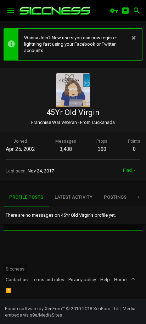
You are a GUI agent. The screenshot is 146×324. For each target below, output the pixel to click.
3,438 (66, 149)
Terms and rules (48, 279)
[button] (11, 10)
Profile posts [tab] (26, 197)
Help (105, 279)
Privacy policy (82, 279)
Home (120, 279)
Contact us (17, 279)
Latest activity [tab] (73, 197)
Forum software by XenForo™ (62, 308)
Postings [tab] (115, 197)
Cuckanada (103, 122)
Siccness (15, 269)
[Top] (133, 279)
